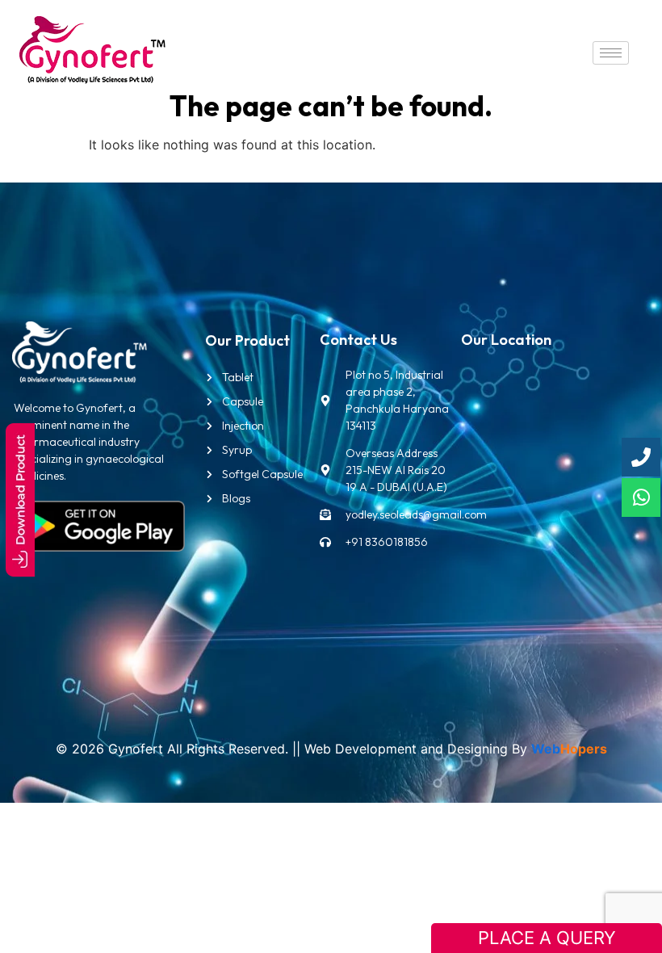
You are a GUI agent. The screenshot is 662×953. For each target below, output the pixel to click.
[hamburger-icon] (611, 53)
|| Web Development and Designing (398, 749)
